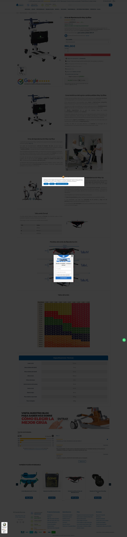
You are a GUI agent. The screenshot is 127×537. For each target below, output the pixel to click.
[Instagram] (20, 522)
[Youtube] (23, 522)
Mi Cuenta (98, 516)
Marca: (78, 22)
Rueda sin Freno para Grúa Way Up (98, 491)
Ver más (87, 35)
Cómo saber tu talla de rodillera (84, 526)
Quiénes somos (66, 518)
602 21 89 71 (37, 518)
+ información (82, 58)
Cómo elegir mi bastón (82, 520)
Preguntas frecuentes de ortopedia (85, 515)
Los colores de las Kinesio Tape (84, 524)
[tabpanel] (29, 484)
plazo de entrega (72, 74)
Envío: (67, 63)
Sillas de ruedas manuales (53, 518)
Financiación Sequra (67, 516)
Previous (17, 484)
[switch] (4, 532)
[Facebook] (17, 522)
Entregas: (68, 61)
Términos (72, 535)
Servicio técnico (66, 524)
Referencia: (66, 22)
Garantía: (68, 66)
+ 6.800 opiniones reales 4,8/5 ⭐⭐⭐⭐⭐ (39, 1)
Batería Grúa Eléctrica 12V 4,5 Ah (52, 491)
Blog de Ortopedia (100, 515)
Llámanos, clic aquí (76, 71)
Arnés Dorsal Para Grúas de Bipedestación (75, 491)
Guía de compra (80, 528)
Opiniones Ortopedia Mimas (69, 526)
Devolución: (68, 69)
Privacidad (68, 535)
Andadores (49, 515)
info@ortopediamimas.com (40, 529)
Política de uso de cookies (102, 520)
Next (110, 484)
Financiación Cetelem (67, 515)
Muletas (49, 516)
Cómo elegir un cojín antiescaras (84, 522)
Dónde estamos (66, 520)
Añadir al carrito (87, 54)
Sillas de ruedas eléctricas (53, 520)
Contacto (65, 522)
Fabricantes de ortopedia (53, 528)
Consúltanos (69, 74)
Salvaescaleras (50, 526)
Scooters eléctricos (52, 522)
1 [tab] (63, 500)
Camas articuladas (51, 524)
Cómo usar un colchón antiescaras (85, 516)
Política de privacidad (101, 524)
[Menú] (6, 523)
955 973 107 (34, 5)
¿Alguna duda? (69, 71)
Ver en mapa (20, 519)
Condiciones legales (101, 522)
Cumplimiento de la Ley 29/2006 (103, 526)
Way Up (31, 143)
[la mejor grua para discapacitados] (63, 418)
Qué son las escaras (81, 518)
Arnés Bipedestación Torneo (29, 491)
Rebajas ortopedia (100, 518)
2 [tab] (64, 500)
